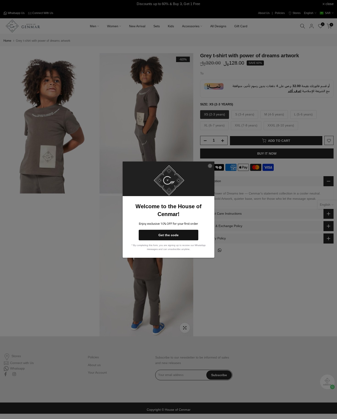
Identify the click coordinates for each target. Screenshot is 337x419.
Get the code (168, 235)
